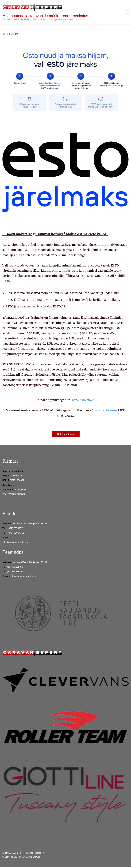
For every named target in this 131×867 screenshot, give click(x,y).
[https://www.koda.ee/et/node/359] (65, 588)
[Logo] (32, 7)
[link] (65, 50)
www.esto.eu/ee (83, 400)
